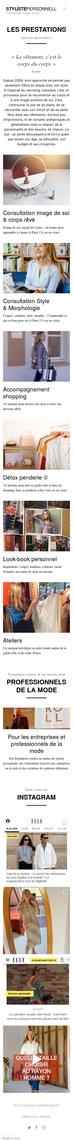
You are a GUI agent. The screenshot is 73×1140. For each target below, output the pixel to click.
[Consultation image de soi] (36, 179)
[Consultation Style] (36, 268)
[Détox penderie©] (36, 444)
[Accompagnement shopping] (36, 356)
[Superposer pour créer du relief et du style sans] (36, 851)
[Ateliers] (36, 607)
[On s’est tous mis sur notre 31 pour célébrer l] (36, 920)
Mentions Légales (37, 1116)
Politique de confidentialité (36, 1105)
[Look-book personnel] (36, 526)
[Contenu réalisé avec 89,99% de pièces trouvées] (36, 1059)
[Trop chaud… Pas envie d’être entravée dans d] (36, 990)
